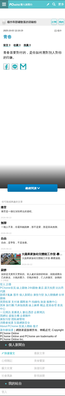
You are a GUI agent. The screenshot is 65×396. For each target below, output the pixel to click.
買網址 (4, 315)
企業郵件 (25, 315)
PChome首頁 (8, 287)
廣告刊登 (38, 294)
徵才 (35, 326)
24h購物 (33, 287)
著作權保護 (6, 330)
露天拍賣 (49, 287)
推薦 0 (27, 45)
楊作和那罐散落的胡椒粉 (21, 22)
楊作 (59, 30)
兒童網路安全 (22, 322)
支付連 (15, 301)
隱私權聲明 (18, 319)
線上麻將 (34, 305)
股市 (16, 294)
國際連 (24, 301)
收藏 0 (17, 45)
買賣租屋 (5, 301)
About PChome (9, 326)
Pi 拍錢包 (34, 301)
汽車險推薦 (21, 305)
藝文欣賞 (7, 368)
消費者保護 (6, 322)
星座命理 (51, 305)
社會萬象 (7, 375)
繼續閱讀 (31, 188)
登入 (2, 284)
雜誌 (42, 305)
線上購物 (21, 287)
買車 (2, 305)
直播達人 (16, 312)
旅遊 (43, 301)
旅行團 (10, 305)
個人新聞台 (26, 294)
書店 (41, 287)
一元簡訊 (5, 312)
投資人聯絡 (25, 326)
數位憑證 (28, 312)
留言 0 (6, 45)
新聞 (2, 294)
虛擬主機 (14, 315)
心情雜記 (7, 360)
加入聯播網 (51, 294)
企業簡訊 (39, 312)
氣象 (10, 294)
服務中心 (51, 301)
